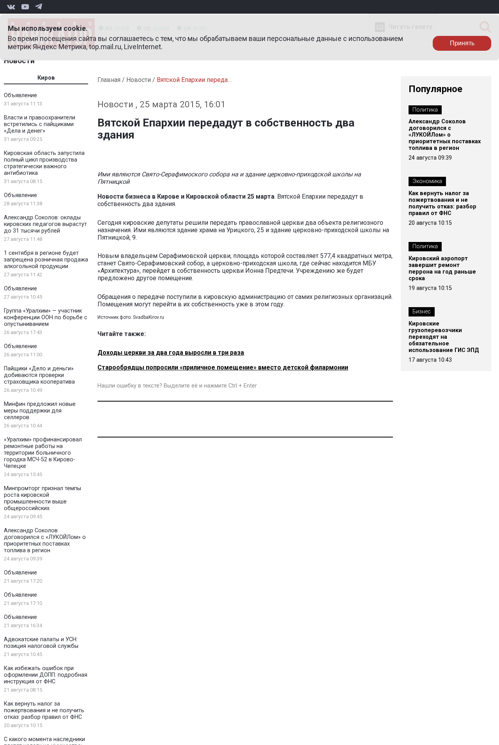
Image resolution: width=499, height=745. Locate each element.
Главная (108, 80)
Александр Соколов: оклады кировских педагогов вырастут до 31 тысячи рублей (45, 224)
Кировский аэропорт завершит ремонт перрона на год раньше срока (442, 268)
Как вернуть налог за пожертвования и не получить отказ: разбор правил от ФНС (44, 710)
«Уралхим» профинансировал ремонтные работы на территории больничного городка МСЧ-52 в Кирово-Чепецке (43, 452)
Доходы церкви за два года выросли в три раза (170, 352)
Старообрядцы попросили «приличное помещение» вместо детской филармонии (222, 367)
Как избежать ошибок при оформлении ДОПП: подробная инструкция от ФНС (45, 675)
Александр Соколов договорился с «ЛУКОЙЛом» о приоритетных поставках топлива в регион (45, 540)
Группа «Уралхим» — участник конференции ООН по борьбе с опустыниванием (45, 317)
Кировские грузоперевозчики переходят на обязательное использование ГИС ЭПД (444, 337)
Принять (462, 43)
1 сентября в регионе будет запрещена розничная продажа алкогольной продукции (46, 260)
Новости (19, 60)
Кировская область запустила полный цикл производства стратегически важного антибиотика (44, 163)
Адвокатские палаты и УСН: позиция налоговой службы (41, 642)
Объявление (20, 95)
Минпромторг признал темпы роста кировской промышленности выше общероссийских (42, 498)
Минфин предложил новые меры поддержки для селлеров (40, 411)
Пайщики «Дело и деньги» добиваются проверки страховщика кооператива (39, 375)
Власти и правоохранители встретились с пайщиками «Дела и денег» (39, 124)
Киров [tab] (46, 78)
